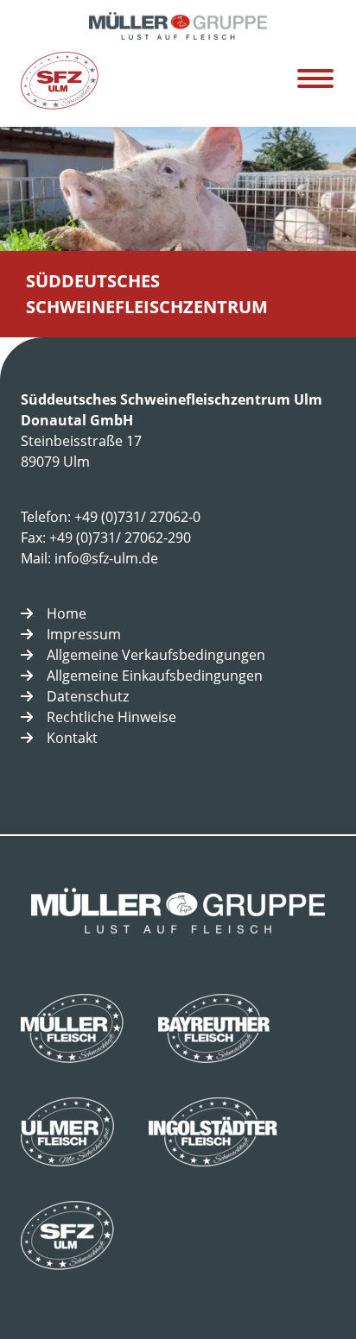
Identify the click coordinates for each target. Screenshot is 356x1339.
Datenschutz (88, 696)
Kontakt (72, 737)
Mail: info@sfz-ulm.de (89, 558)
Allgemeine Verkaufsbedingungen (156, 654)
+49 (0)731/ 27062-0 (137, 516)
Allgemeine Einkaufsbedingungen (155, 675)
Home (66, 613)
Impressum (84, 634)
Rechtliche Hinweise (111, 716)
